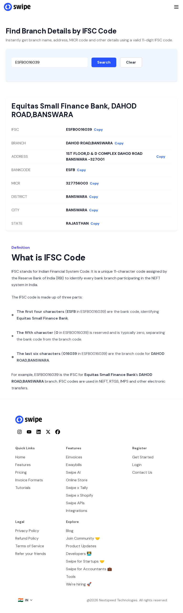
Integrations (76, 510)
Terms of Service (29, 545)
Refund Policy (27, 538)
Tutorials (22, 487)
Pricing (21, 472)
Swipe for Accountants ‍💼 (89, 568)
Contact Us (142, 472)
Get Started (142, 457)
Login (137, 464)
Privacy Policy (27, 530)
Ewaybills (74, 464)
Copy (98, 129)
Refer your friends (30, 553)
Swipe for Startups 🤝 (85, 561)
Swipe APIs (75, 502)
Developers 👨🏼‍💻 (79, 553)
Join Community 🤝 (83, 538)
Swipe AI (73, 472)
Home (20, 457)
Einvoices (74, 457)
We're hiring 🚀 (79, 584)
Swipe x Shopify (79, 495)
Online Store (76, 480)
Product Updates (81, 545)
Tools (71, 576)
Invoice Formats (29, 480)
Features (23, 464)
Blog (69, 530)
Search (104, 62)
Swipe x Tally (77, 487)
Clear (131, 62)
